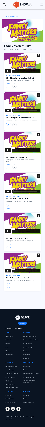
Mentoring (8, 381)
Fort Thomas (9, 399)
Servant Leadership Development (29, 381)
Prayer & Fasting (28, 347)
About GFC (9, 336)
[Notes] (14, 85)
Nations (25, 399)
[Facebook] (7, 409)
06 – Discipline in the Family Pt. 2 (20, 78)
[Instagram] (13, 409)
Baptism (8, 340)
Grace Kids (9, 384)
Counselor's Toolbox (29, 336)
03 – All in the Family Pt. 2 (17, 199)
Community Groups (11, 374)
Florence (8, 395)
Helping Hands (10, 377)
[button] (4, 4)
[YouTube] (18, 409)
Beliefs (7, 343)
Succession (9, 355)
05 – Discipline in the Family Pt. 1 (20, 117)
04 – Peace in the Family (16, 157)
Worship (26, 358)
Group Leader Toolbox (30, 340)
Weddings (26, 355)
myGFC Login (27, 343)
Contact (22, 323)
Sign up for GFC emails (13, 328)
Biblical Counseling (11, 366)
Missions (26, 395)
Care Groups (9, 370)
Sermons (26, 351)
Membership (9, 351)
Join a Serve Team (29, 377)
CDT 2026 (26, 366)
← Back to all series (11, 16)
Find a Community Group (31, 374)
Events (25, 370)
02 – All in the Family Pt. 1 (17, 238)
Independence (10, 402)
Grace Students (11, 387)
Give (6, 347)
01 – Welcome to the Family (18, 278)
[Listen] (8, 85)
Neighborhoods (28, 402)
